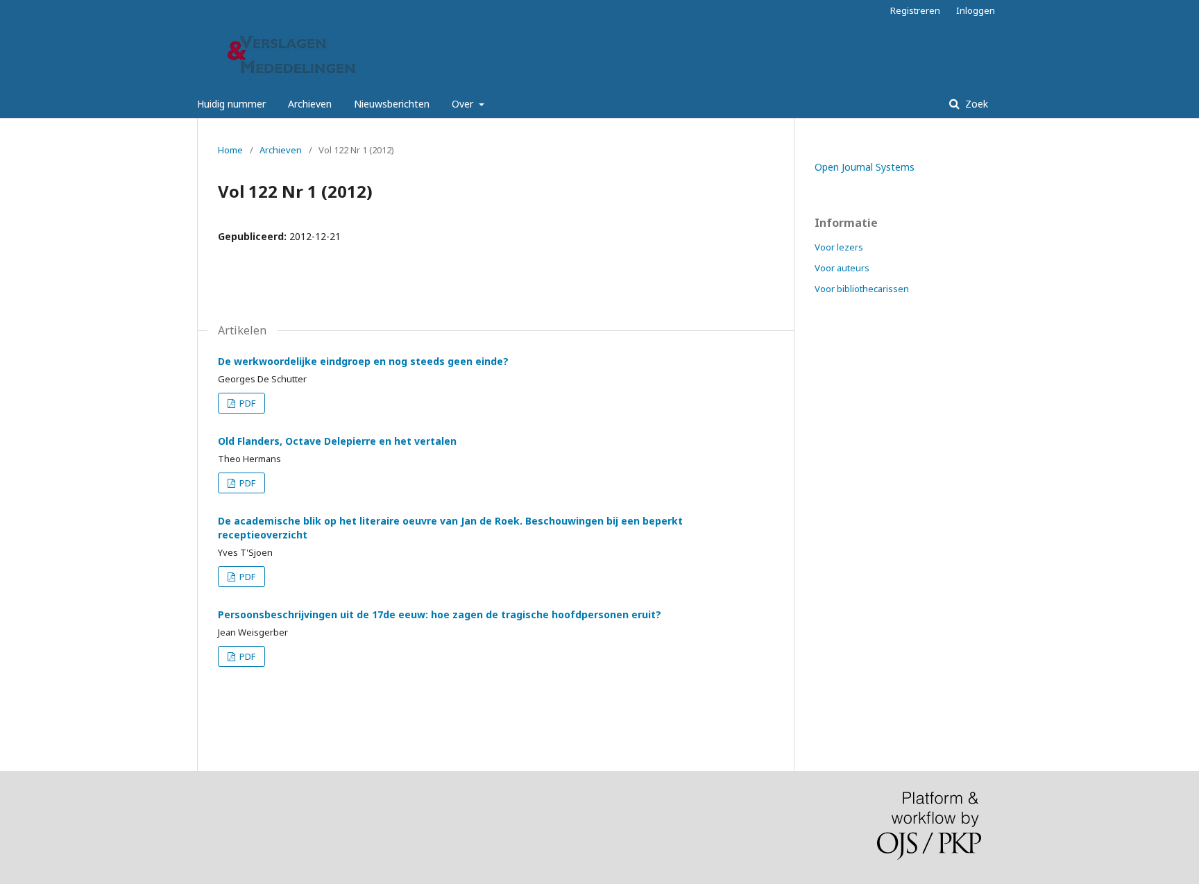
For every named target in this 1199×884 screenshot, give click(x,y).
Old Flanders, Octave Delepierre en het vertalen (337, 441)
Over (464, 103)
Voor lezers (839, 247)
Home (230, 150)
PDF (246, 403)
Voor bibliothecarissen (862, 288)
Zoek (975, 103)
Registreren (915, 10)
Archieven (310, 103)
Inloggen (975, 10)
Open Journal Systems (865, 166)
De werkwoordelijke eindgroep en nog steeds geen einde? (363, 361)
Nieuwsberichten (392, 103)
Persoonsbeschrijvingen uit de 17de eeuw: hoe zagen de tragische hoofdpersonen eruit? (439, 614)
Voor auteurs (842, 268)
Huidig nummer (231, 103)
